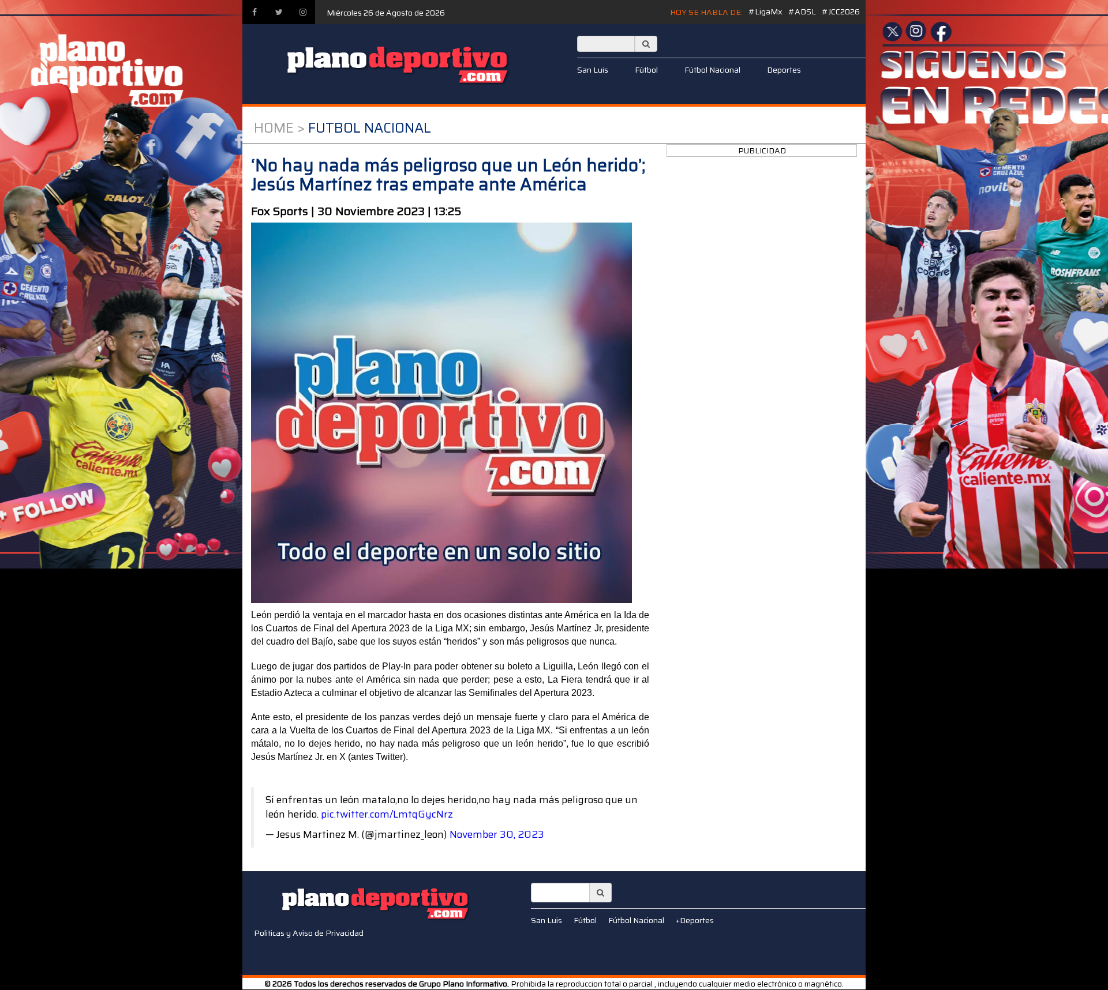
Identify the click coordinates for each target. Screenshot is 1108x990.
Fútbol (646, 70)
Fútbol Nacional (712, 70)
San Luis (592, 70)
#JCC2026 (841, 11)
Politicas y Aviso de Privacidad (309, 933)
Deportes (784, 70)
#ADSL (802, 11)
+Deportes (695, 920)
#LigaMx (765, 11)
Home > (279, 128)
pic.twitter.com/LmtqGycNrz (387, 814)
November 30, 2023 (497, 834)
